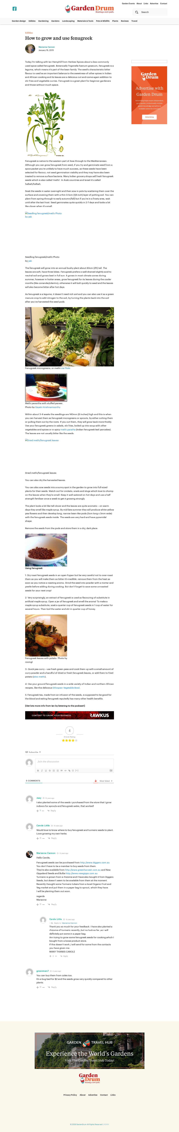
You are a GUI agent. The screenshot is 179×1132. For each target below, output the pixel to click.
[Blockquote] (61, 770)
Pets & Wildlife (102, 21)
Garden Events (128, 3)
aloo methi (39, 677)
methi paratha (68, 430)
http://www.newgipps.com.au (82, 873)
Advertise (154, 3)
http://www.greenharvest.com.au (83, 870)
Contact (163, 3)
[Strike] (50, 770)
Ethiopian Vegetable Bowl (66, 688)
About (139, 3)
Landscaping (68, 21)
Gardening (43, 21)
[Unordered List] (58, 770)
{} (73, 770)
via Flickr (65, 368)
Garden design (19, 21)
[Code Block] (65, 770)
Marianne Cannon (46, 853)
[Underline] (46, 770)
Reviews (125, 21)
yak (30, 261)
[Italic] (42, 770)
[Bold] (38, 770)
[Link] (69, 770)
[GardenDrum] (89, 9)
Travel (134, 21)
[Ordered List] (54, 770)
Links (146, 3)
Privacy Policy (70, 1095)
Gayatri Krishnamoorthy (47, 407)
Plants (115, 21)
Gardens (55, 21)
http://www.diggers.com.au (95, 863)
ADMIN (106, 1124)
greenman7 (42, 971)
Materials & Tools (85, 21)
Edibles (32, 21)
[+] (76, 770)
